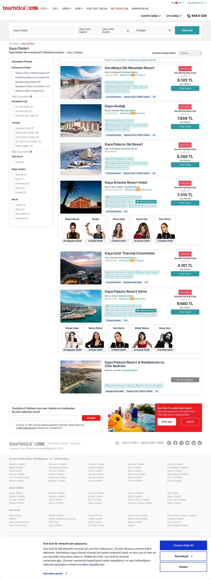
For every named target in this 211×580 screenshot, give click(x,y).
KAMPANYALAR (140, 8)
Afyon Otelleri (174, 477)
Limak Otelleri (95, 496)
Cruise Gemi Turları (138, 515)
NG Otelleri (173, 493)
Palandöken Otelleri (177, 467)
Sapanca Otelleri (137, 474)
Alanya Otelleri (17, 474)
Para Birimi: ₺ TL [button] (195, 2)
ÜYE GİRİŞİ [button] (173, 15)
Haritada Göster (130, 72)
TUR (54, 8)
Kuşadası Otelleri (58, 477)
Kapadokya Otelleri (177, 474)
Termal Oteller (135, 480)
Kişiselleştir (181, 556)
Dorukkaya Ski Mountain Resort (129, 68)
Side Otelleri (15, 470)
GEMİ (78, 8)
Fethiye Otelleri (57, 470)
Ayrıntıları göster (53, 573)
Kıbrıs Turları (174, 522)
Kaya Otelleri (174, 496)
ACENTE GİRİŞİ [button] (150, 15)
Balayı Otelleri (135, 522)
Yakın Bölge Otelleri (177, 525)
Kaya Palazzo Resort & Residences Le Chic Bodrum (134, 364)
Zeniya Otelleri (17, 499)
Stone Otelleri (135, 496)
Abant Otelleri (135, 470)
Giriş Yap (167, 421)
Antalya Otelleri (17, 464)
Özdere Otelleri (96, 464)
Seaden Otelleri (17, 496)
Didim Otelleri (95, 470)
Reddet (183, 567)
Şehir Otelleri (55, 525)
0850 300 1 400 (152, 442)
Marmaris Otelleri (58, 464)
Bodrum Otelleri (57, 480)
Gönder (91, 417)
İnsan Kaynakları (18, 525)
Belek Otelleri (16, 467)
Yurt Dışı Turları (96, 525)
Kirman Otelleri (135, 493)
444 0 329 (199, 15)
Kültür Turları (95, 522)
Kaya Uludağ (115, 106)
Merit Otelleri (174, 502)
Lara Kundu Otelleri (19, 477)
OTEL (43, 8)
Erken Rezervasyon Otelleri (181, 515)
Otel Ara (187, 30)
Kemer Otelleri (16, 480)
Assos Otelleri (95, 480)
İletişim (12, 518)
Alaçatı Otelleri (96, 477)
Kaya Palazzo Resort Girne (126, 291)
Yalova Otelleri (175, 470)
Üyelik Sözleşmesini (26, 428)
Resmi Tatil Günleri (137, 518)
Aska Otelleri (95, 502)
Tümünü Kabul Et (183, 545)
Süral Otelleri (55, 499)
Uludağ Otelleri (175, 464)
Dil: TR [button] (176, 2)
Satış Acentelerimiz (19, 522)
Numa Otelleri (56, 502)
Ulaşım (131, 525)
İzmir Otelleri (134, 467)
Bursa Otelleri (135, 477)
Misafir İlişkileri (56, 515)
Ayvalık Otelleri (96, 474)
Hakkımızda (15, 515)
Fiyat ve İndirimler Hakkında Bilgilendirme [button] (130, 60)
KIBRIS (65, 8)
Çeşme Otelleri (96, 467)
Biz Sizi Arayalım (185, 379)
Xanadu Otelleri (57, 496)
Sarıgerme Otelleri (58, 467)
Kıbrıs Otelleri (174, 480)
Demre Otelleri (56, 474)
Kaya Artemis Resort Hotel (126, 182)
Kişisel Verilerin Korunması (62, 518)
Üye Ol (190, 421)
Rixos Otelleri (95, 499)
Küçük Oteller (95, 518)
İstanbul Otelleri (136, 464)
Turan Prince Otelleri (139, 499)
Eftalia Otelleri (16, 502)
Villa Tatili (54, 522)
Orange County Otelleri (140, 502)
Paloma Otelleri (57, 493)
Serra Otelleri (16, 493)
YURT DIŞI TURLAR (96, 8)
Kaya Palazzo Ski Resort (124, 144)
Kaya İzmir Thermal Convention (130, 253)
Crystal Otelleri (96, 493)
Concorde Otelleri (176, 499)
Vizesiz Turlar (95, 515)
